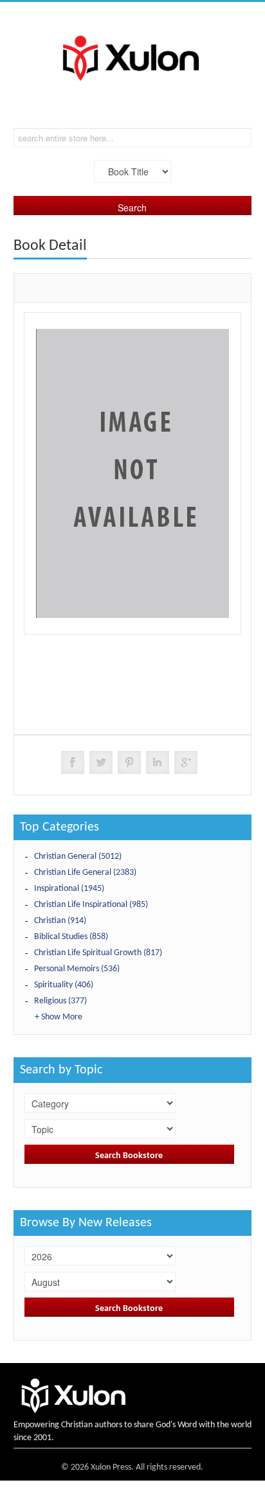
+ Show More (58, 1017)
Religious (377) (60, 1001)
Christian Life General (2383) (85, 872)
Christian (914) (60, 921)
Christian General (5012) (78, 856)
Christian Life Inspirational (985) (91, 905)
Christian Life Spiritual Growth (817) (98, 953)
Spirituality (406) (63, 985)
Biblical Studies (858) (71, 937)
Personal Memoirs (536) (77, 969)
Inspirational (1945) (69, 888)
